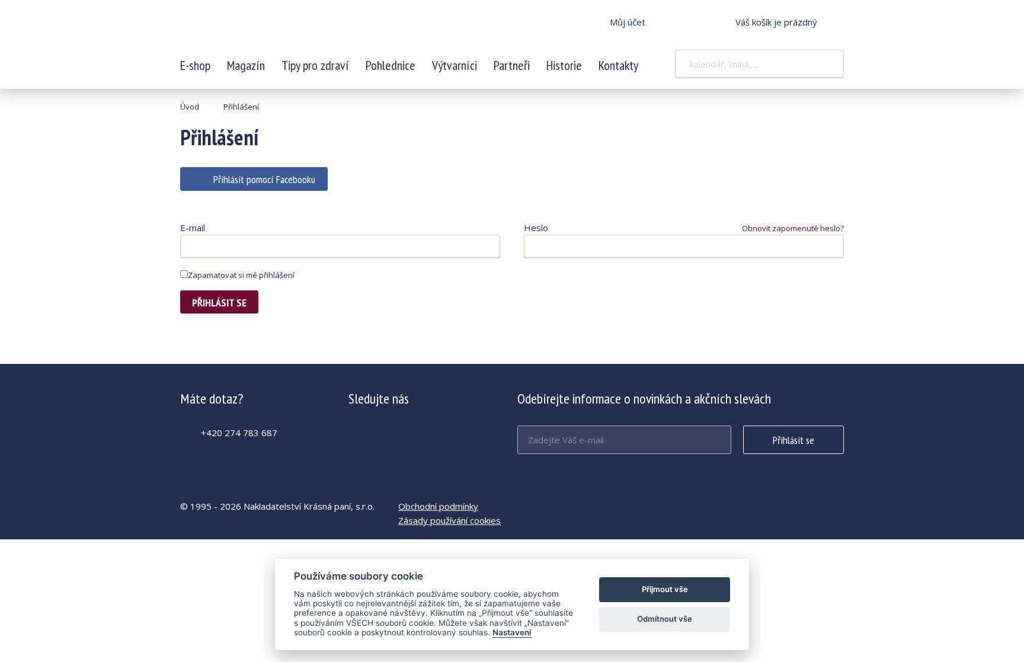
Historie (564, 65)
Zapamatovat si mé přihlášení (241, 275)
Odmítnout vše (664, 618)
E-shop (195, 65)
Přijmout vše (665, 589)
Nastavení (512, 632)
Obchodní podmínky (438, 506)
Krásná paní (259, 29)
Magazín (246, 65)
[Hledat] (827, 64)
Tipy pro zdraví (315, 65)
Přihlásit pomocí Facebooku (264, 179)
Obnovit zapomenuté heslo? (793, 228)
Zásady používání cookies (449, 520)
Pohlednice (390, 65)
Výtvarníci (454, 65)
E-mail (192, 228)
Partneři (512, 65)
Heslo (536, 228)
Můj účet (627, 22)
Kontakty (618, 65)
